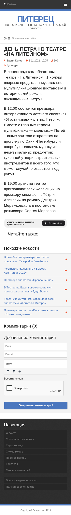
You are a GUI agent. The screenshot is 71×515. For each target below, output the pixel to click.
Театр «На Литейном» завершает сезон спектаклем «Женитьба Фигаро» (29, 300)
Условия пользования (20, 439)
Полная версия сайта (24, 38)
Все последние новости (21, 480)
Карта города (14, 445)
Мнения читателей (18, 470)
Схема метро (14, 451)
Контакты (12, 463)
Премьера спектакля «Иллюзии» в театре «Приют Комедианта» (31, 312)
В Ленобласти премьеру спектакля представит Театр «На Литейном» (26, 259)
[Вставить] (20, 371)
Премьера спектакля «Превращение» (28, 280)
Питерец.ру (38, 510)
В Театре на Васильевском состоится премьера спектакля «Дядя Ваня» (28, 289)
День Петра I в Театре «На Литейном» (35, 51)
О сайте (11, 432)
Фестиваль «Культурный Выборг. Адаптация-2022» (25, 270)
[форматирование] (8, 371)
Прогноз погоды (16, 457)
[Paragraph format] (14, 371)
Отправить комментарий (36, 405)
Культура (12, 65)
